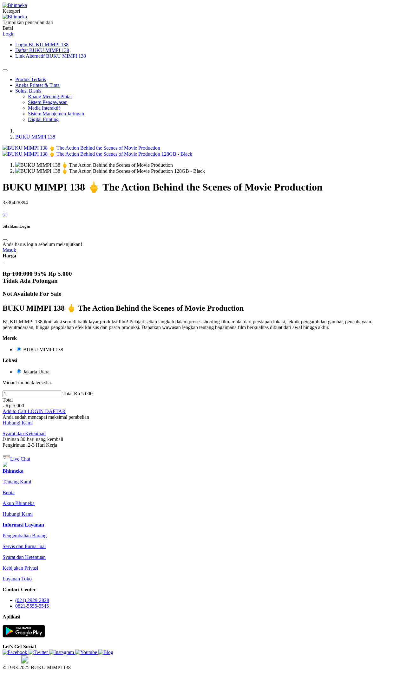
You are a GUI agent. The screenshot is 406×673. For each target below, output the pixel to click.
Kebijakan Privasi (20, 568)
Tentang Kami (17, 481)
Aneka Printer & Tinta (37, 85)
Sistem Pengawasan (48, 102)
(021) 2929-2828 (32, 600)
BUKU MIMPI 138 (35, 136)
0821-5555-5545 (32, 606)
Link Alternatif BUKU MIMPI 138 (50, 56)
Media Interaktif (44, 108)
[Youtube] (86, 652)
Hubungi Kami (18, 422)
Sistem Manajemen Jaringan (56, 113)
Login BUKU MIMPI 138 (42, 44)
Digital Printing (43, 119)
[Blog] (105, 652)
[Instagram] (62, 652)
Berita (9, 492)
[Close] (5, 70)
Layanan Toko (17, 578)
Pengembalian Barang (25, 535)
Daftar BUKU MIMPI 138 (42, 50)
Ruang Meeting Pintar (50, 96)
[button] (15, 411)
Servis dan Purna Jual (24, 546)
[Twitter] (39, 652)
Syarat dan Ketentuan (24, 557)
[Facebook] (16, 652)
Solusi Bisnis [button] (28, 91)
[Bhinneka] (15, 5)
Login (9, 33)
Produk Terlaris (30, 79)
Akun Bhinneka (19, 503)
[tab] (13, 471)
